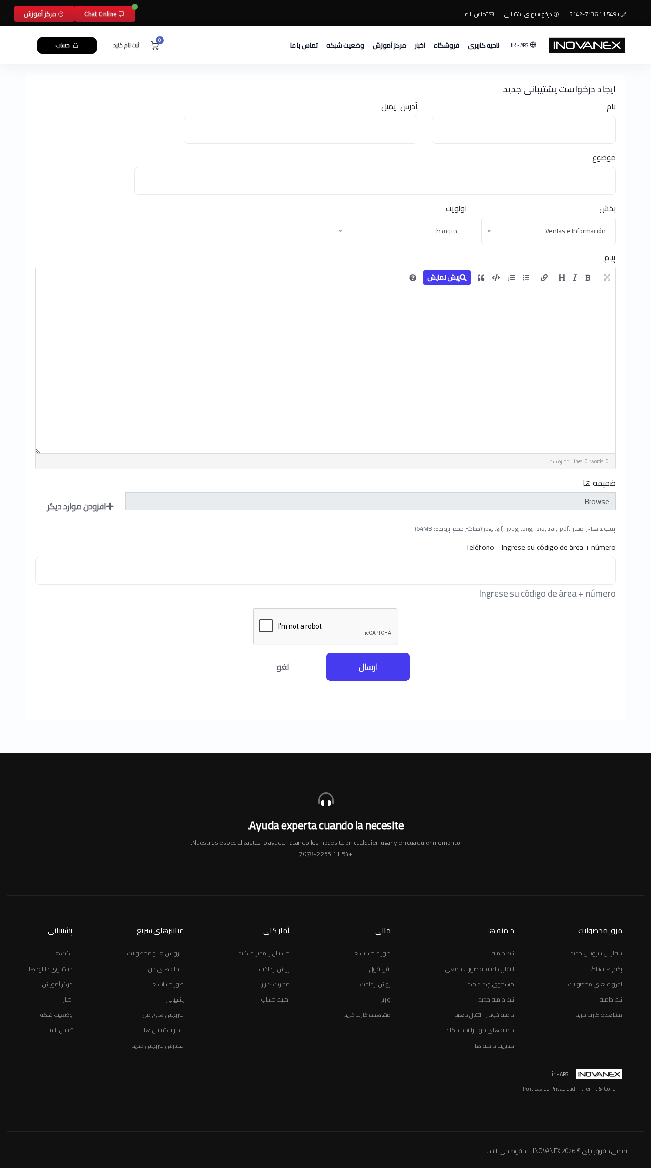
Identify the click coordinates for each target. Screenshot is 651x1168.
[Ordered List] (511, 278)
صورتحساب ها (167, 984)
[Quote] (480, 278)
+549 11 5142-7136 (595, 14)
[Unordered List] (526, 278)
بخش (608, 208)
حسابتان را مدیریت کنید (264, 953)
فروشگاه (446, 45)
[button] (524, 45)
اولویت (456, 208)
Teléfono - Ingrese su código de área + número (540, 547)
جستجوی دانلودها (51, 969)
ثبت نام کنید (126, 45)
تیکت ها (63, 953)
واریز (386, 999)
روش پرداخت (375, 984)
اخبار (420, 45)
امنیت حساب (275, 999)
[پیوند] (544, 278)
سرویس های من (163, 1014)
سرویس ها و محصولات (155, 953)
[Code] (496, 278)
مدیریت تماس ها (164, 1030)
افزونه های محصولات (595, 984)
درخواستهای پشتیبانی (529, 14)
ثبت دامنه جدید (496, 999)
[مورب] (575, 278)
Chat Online (101, 14)
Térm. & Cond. (599, 1089)
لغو (283, 667)
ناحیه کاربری (484, 45)
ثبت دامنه (611, 999)
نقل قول (380, 969)
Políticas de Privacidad (549, 1089)
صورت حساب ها (371, 953)
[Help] (412, 278)
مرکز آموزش (41, 14)
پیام (610, 257)
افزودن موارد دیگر (76, 506)
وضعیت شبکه (345, 45)
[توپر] (588, 278)
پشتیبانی (175, 999)
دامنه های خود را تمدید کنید (479, 1030)
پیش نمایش (443, 277)
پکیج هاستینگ (606, 969)
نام (611, 106)
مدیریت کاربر (275, 984)
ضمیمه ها (599, 482)
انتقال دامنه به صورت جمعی (479, 969)
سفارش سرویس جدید (596, 953)
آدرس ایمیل (399, 106)
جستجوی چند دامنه (491, 984)
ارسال (368, 667)
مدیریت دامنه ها (494, 1045)
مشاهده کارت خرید (599, 1014)
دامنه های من (166, 969)
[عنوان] (562, 278)
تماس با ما (475, 14)
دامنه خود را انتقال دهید (484, 1014)
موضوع (604, 157)
